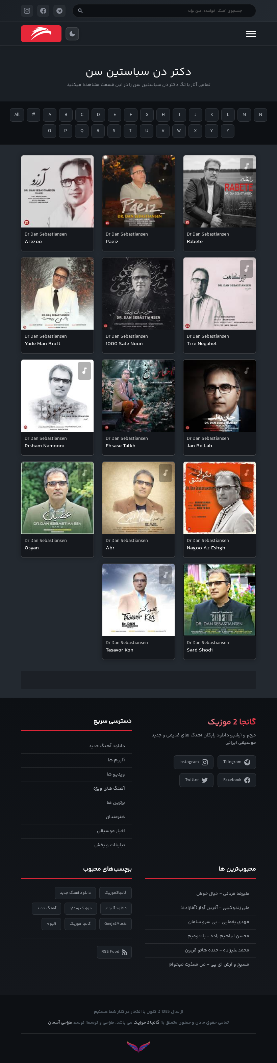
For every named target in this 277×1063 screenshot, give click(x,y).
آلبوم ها (116, 760)
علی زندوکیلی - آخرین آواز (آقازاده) (214, 908)
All (17, 115)
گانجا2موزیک (115, 893)
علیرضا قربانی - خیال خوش (222, 894)
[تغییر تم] (72, 33)
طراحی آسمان (60, 1022)
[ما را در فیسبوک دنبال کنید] (43, 11)
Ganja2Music (115, 924)
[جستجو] (80, 10)
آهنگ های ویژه (109, 788)
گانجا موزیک (80, 924)
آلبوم (51, 924)
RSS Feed (110, 951)
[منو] (251, 34)
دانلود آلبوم (116, 908)
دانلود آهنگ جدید (107, 746)
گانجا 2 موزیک (146, 1022)
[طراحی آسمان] (138, 1046)
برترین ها (116, 803)
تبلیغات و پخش (109, 845)
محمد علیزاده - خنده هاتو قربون (217, 950)
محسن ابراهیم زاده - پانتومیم (218, 936)
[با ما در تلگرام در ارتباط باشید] (59, 11)
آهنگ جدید (46, 908)
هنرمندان (115, 817)
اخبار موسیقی (111, 831)
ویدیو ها (116, 774)
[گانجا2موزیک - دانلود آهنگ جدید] (41, 33)
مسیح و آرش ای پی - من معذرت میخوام (209, 964)
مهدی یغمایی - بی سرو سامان (218, 922)
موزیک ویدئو (81, 908)
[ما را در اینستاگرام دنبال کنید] (27, 11)
